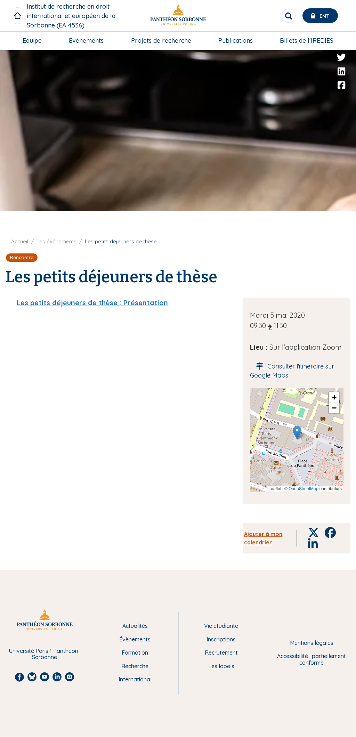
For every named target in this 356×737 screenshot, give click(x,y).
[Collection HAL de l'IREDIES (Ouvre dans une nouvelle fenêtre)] (341, 99)
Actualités (135, 626)
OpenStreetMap (303, 488)
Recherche (134, 666)
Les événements (56, 241)
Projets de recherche (161, 40)
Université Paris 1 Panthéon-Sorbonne (44, 654)
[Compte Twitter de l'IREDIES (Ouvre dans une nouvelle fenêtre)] (341, 57)
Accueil (19, 241)
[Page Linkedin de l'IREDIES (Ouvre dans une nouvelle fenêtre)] (341, 71)
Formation (135, 652)
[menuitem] (32, 40)
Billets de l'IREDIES (306, 40)
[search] (289, 16)
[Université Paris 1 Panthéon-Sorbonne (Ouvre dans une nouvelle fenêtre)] (178, 16)
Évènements (135, 639)
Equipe (32, 40)
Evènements (86, 40)
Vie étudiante (221, 626)
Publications (235, 40)
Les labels (221, 666)
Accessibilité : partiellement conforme (311, 659)
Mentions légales (311, 643)
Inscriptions (221, 639)
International (135, 679)
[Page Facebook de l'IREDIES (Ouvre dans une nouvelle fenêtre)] (341, 85)
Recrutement (221, 652)
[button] (297, 433)
